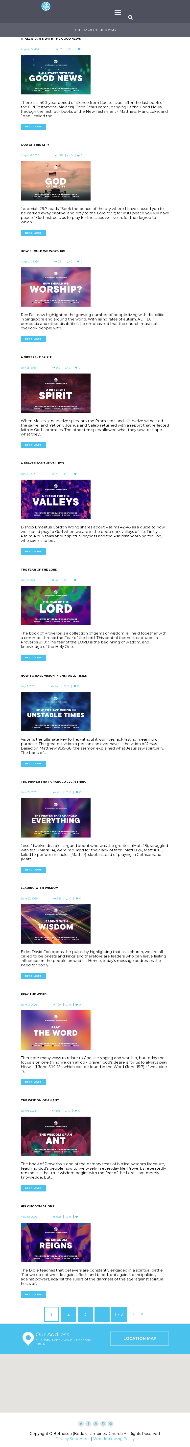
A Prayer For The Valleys (42, 453)
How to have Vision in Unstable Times (54, 666)
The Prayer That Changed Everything (54, 772)
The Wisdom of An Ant (40, 1090)
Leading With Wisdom (39, 878)
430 (57, 676)
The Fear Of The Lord (39, 560)
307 (58, 358)
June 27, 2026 (29, 782)
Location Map (139, 1329)
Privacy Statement (72, 1429)
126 (61, 39)
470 (59, 782)
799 (58, 995)
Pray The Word (34, 984)
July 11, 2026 (28, 570)
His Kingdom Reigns (37, 1196)
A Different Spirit (36, 347)
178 (61, 145)
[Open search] (131, 7)
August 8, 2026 (30, 145)
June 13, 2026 (29, 995)
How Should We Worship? (43, 241)
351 (57, 464)
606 (58, 1101)
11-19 (119, 1304)
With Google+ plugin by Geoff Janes (95, 1442)
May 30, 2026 (29, 1207)
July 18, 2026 (28, 464)
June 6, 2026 (28, 1101)
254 (60, 252)
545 (59, 889)
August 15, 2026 (30, 39)
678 (58, 1207)
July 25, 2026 (29, 358)
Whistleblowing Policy (114, 1429)
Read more (33, 117)
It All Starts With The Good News (51, 29)
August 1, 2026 (30, 252)
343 (57, 570)
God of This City (35, 135)
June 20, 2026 (29, 889)
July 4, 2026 (28, 676)
